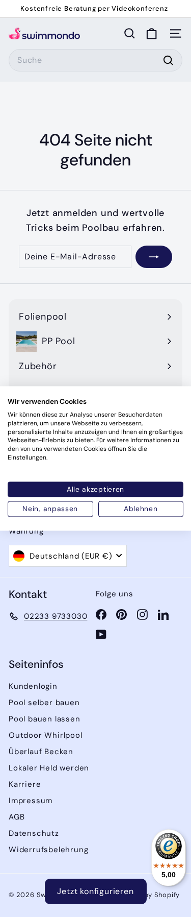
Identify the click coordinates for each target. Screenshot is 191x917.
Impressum (30, 800)
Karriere (25, 784)
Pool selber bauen (44, 702)
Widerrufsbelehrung (48, 849)
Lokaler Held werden (49, 768)
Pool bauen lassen (44, 719)
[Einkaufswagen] (151, 33)
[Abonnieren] (153, 257)
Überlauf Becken (41, 751)
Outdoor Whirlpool (46, 735)
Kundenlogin (33, 686)
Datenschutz (34, 833)
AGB (16, 817)
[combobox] (95, 60)
